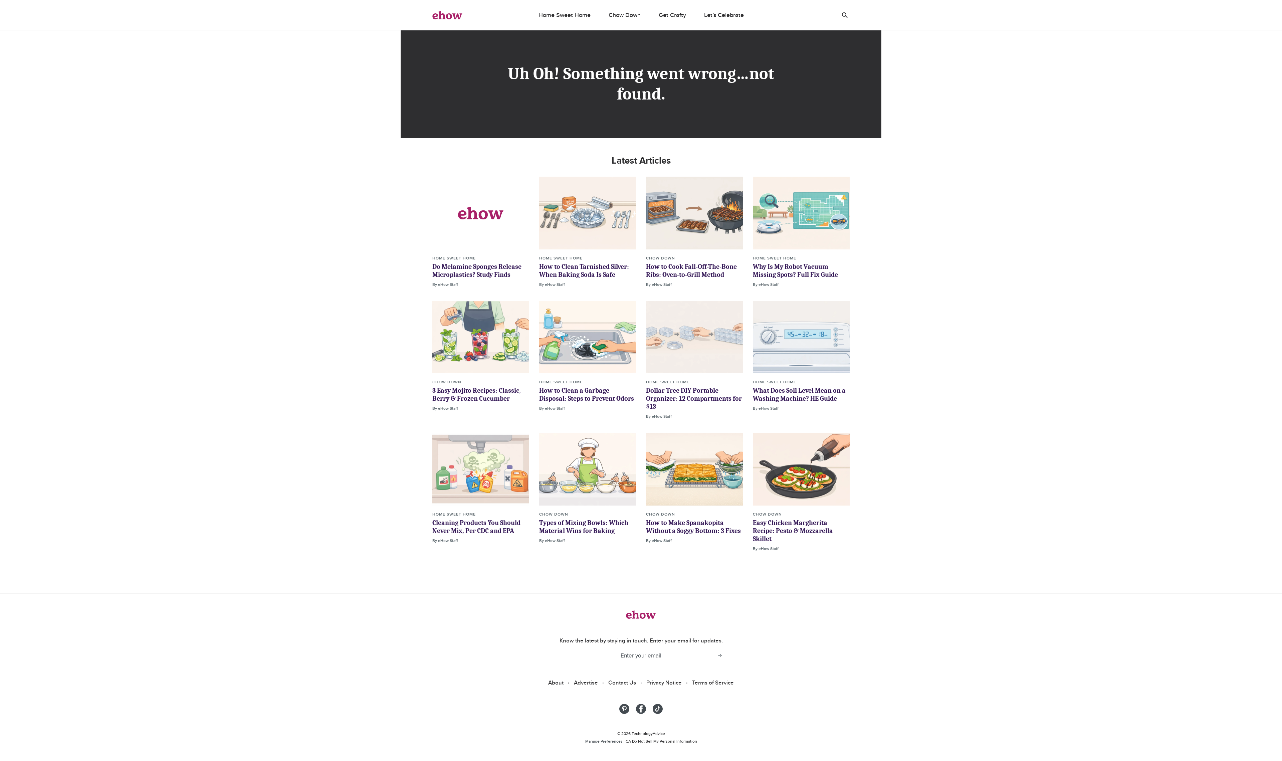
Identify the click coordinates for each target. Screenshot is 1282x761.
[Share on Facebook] (641, 709)
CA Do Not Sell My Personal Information (661, 741)
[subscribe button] (719, 655)
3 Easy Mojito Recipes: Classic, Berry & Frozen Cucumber (476, 394)
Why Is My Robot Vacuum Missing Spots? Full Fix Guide (795, 270)
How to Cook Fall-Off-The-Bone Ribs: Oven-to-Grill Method (691, 270)
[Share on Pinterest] (624, 709)
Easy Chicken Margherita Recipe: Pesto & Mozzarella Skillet (793, 531)
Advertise (586, 683)
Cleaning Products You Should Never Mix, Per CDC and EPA (476, 527)
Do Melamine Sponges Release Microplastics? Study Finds (476, 270)
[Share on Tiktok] (658, 709)
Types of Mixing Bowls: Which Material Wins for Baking (583, 527)
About (556, 683)
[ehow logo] (447, 15)
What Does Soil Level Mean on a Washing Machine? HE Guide (799, 394)
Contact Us (622, 683)
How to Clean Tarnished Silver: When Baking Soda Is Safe (584, 270)
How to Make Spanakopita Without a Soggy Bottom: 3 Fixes (693, 527)
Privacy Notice (664, 683)
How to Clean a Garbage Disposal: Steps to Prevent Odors (586, 394)
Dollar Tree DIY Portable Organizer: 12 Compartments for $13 (694, 398)
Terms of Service (713, 683)
